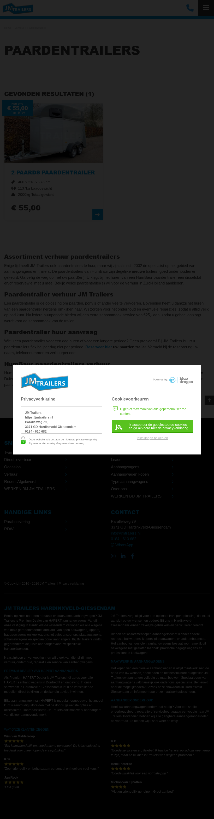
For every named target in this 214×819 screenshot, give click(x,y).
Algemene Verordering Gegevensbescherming (56, 443)
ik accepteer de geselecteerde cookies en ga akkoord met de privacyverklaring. (152, 426)
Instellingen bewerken (152, 438)
